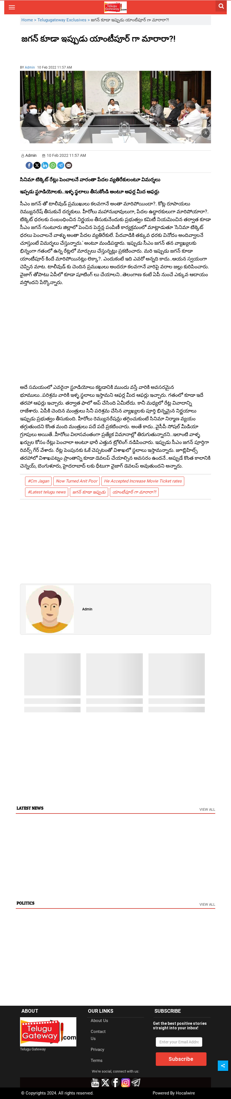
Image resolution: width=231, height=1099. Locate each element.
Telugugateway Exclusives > (64, 19)
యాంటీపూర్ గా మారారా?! (134, 492)
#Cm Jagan (38, 481)
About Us (99, 1020)
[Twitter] (37, 165)
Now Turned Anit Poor (76, 481)
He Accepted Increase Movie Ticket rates (143, 481)
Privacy (97, 1049)
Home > (29, 19)
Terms (97, 1060)
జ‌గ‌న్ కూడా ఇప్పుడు (89, 492)
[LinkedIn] (44, 165)
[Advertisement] (52, 52)
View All (207, 809)
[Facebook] (29, 165)
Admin (30, 67)
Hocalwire (185, 1093)
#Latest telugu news (47, 492)
